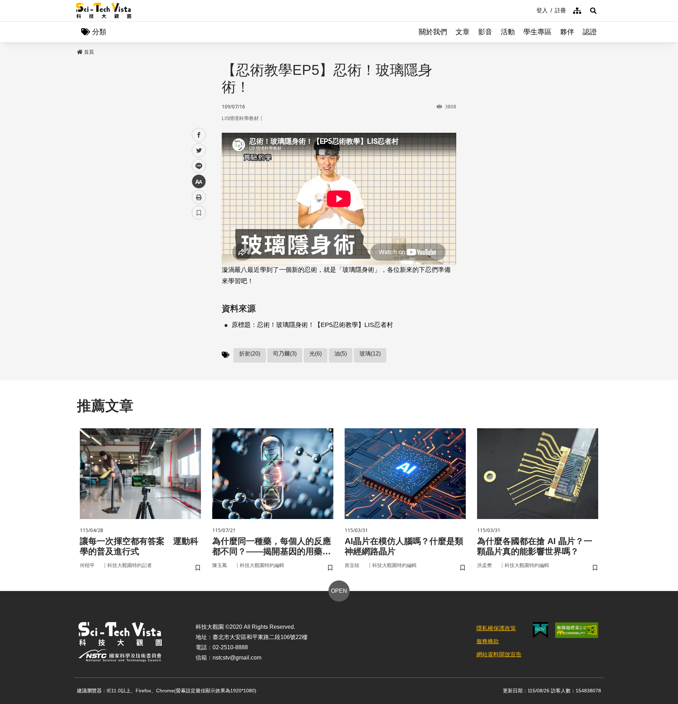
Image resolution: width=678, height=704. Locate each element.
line (196, 166)
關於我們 (433, 32)
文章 (463, 32)
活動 (508, 32)
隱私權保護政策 (496, 628)
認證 (590, 32)
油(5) (340, 354)
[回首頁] (103, 10)
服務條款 (487, 641)
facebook (199, 135)
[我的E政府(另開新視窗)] (540, 630)
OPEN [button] (339, 591)
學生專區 (537, 32)
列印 (199, 197)
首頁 (89, 52)
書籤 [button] (199, 212)
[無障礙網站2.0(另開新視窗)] (576, 630)
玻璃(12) (370, 354)
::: (531, 9)
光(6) (315, 354)
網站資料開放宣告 (499, 654)
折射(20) (249, 354)
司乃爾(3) (285, 354)
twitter (199, 151)
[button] (593, 10)
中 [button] (199, 182)
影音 (485, 32)
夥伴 (567, 32)
